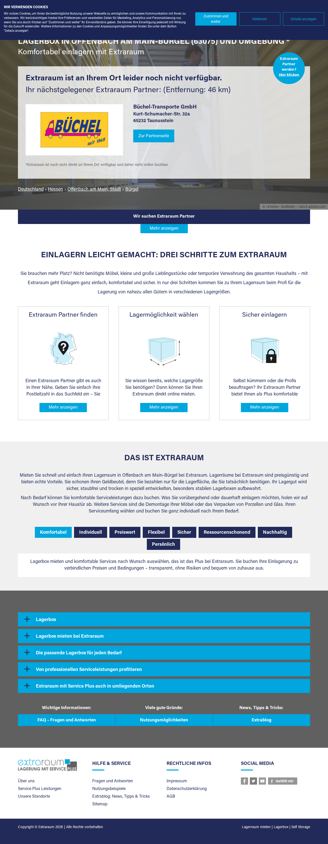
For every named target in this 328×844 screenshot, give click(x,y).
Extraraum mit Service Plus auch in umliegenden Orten (95, 686)
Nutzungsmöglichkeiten (164, 720)
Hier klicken (289, 75)
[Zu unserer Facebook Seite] (244, 781)
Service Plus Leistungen (39, 789)
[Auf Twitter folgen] (253, 781)
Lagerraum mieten (256, 827)
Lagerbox (46, 620)
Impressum (177, 781)
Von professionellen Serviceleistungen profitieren (89, 670)
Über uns (26, 781)
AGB (171, 797)
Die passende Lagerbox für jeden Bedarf (79, 653)
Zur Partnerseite (153, 136)
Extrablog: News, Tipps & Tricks (121, 797)
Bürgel (131, 189)
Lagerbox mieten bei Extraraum (70, 636)
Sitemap (99, 804)
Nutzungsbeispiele (109, 789)
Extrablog (261, 720)
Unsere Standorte (34, 797)
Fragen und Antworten (112, 781)
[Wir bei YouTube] (262, 781)
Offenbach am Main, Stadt (94, 189)
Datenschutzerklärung (187, 789)
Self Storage (300, 827)
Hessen (55, 189)
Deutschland (31, 189)
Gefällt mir (285, 781)
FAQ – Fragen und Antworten (66, 720)
